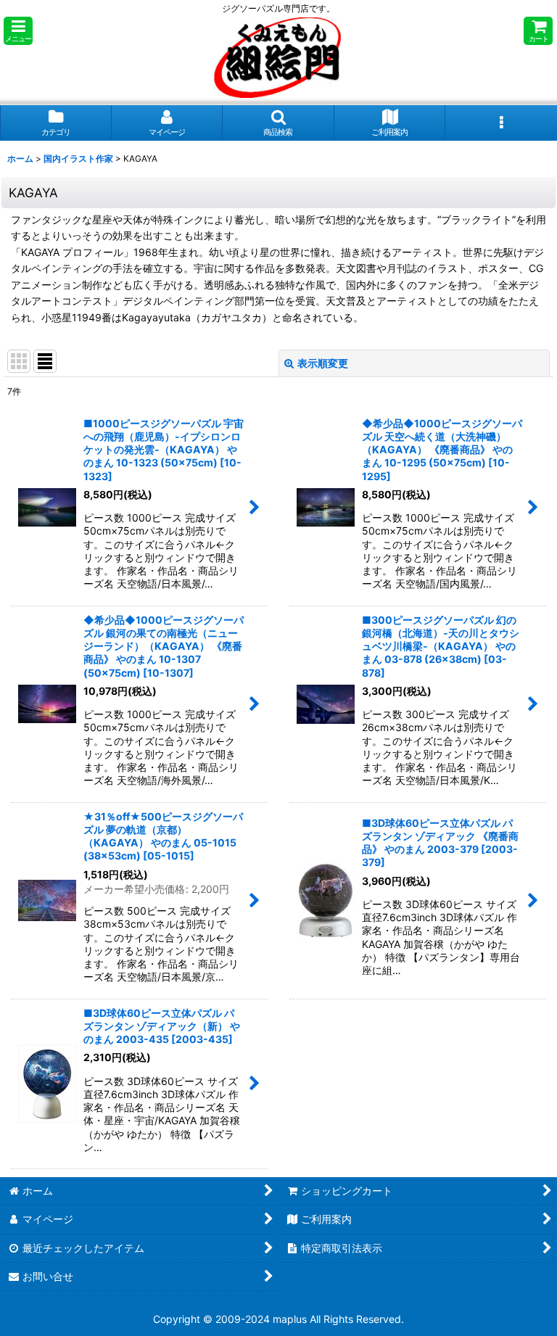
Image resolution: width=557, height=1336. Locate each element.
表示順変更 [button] (322, 363)
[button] (18, 31)
